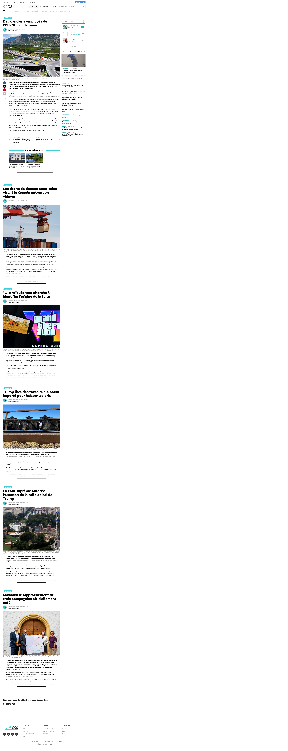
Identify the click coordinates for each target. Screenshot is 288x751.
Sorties (51, 11)
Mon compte (81, 2)
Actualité (27, 11)
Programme (44, 6)
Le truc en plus (66, 727)
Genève (64, 721)
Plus (70, 11)
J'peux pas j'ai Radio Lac (48, 724)
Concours (44, 11)
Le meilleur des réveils (48, 721)
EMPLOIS (25, 729)
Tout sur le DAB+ (61, 11)
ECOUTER (34, 6)
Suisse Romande (66, 723)
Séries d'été (35, 11)
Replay (54, 6)
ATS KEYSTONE (13, 30)
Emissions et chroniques (29, 723)
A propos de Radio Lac (28, 726)
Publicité (6, 2)
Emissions (18, 11)
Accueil (24, 721)
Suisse (64, 724)
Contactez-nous (14, 2)
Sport (63, 726)
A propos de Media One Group (27, 2)
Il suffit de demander (48, 723)
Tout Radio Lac (46, 727)
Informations (46, 726)
